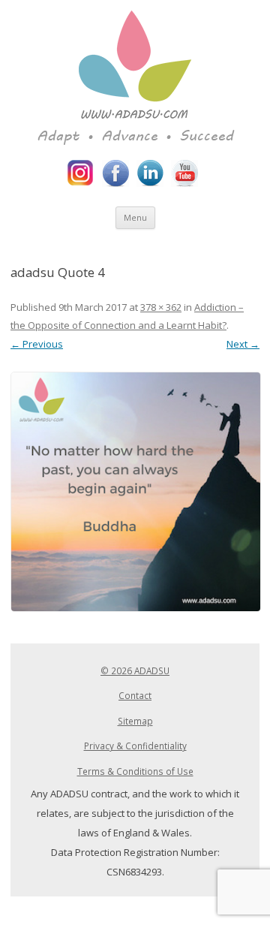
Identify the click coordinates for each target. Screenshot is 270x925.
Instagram (81, 173)
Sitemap (135, 721)
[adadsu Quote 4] (135, 492)
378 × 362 (161, 307)
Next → (243, 344)
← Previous (36, 344)
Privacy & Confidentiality (135, 746)
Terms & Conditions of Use (135, 771)
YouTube (184, 173)
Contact (135, 695)
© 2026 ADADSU (135, 670)
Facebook (115, 173)
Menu (135, 217)
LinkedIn (150, 173)
